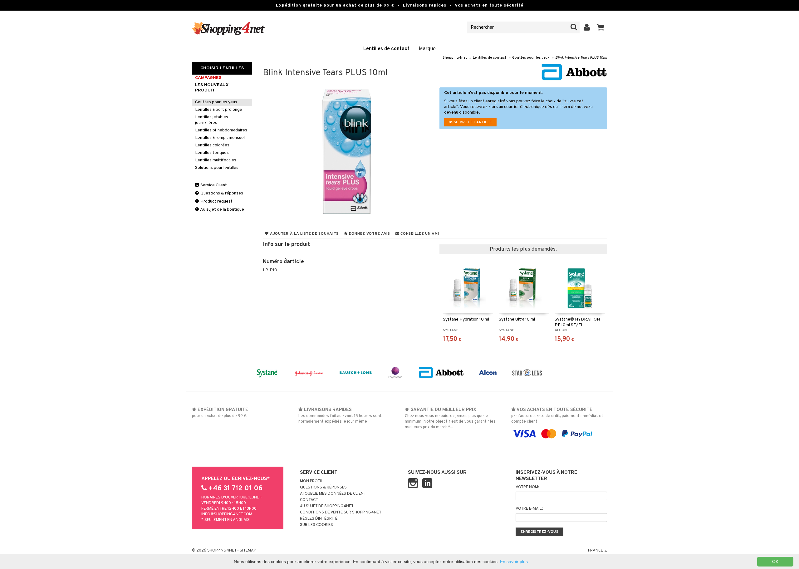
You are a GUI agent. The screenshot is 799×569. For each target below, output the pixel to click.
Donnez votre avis (369, 233)
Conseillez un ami (419, 233)
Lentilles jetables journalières (211, 120)
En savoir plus (514, 561)
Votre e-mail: (529, 508)
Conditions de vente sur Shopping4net (340, 512)
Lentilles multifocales (215, 160)
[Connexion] (587, 27)
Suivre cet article (472, 122)
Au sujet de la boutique (221, 209)
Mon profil (311, 481)
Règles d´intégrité (318, 518)
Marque (427, 49)
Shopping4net (455, 57)
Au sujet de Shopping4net (327, 506)
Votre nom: (527, 487)
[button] (600, 27)
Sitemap (248, 550)
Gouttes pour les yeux (530, 57)
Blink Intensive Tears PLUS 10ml (581, 57)
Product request (216, 201)
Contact (309, 500)
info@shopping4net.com (226, 514)
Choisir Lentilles (222, 68)
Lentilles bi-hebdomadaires (221, 130)
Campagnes (208, 78)
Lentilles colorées (212, 145)
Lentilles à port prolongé (218, 109)
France (596, 550)
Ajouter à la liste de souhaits (304, 233)
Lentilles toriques (212, 152)
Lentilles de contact (386, 49)
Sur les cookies (316, 524)
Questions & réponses (221, 193)
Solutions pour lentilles (216, 167)
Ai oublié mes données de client (333, 493)
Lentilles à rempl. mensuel (220, 137)
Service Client (213, 185)
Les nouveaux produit (211, 87)
